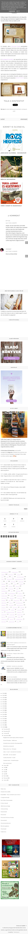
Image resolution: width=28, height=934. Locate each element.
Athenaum (4, 607)
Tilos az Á (11, 619)
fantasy (3, 593)
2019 (3, 708)
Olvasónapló (3, 828)
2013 (7, 581)
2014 (2, 577)
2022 (3, 701)
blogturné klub (5, 572)
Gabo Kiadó (18, 591)
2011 (18, 621)
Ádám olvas (3, 788)
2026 (3, 693)
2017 (3, 712)
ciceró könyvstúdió (10, 612)
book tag (3, 617)
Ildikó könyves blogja (5, 806)
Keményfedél (4, 811)
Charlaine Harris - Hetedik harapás (10, 760)
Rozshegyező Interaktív (7, 59)
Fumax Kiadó (12, 614)
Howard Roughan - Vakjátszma (10, 740)
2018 (3, 710)
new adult (12, 598)
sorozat (3, 574)
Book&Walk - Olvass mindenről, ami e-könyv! (10, 794)
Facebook (13, 526)
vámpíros (3, 600)
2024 (3, 697)
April (5, 773)
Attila (8, 220)
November (6, 731)
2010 (17, 588)
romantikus (10, 574)
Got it (18, 11)
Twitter (4, 526)
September (6, 735)
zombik (19, 617)
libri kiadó (13, 581)
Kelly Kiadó (11, 605)
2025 (3, 695)
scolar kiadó (4, 614)
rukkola (20, 593)
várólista (3, 584)
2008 (9, 600)
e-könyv (12, 610)
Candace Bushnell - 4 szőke (9, 757)
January (5, 780)
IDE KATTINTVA (20, 77)
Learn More (12, 11)
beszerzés (3, 586)
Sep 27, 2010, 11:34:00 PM (11, 251)
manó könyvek (4, 591)
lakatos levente (19, 619)
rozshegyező (24, 109)
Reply (27, 242)
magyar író (9, 579)
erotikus (3, 588)
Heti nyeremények (7, 763)
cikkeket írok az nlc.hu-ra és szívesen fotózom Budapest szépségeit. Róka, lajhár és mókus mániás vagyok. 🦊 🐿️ (14, 454)
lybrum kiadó (11, 621)
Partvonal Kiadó (16, 46)
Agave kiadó (10, 588)
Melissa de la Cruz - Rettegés (9, 749)
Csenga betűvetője (5, 797)
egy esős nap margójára (12, 677)
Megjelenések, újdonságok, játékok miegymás (13, 737)
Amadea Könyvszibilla (5, 791)
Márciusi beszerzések (8, 179)
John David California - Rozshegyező (13, 153)
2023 (3, 699)
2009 (23, 600)
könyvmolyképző (20, 577)
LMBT (2, 612)
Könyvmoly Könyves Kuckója (7, 817)
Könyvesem (3, 814)
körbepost (4, 605)
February (5, 778)
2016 (12, 577)
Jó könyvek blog (4, 808)
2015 (7, 577)
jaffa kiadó (19, 610)
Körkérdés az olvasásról (8, 746)
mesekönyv (19, 612)
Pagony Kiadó (20, 614)
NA (9, 607)
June (5, 769)
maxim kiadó (20, 581)
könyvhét (22, 607)
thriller (17, 586)
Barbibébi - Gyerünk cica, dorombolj (14, 666)
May (4, 771)
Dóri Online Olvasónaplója (6, 800)
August (5, 765)
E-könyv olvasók (4, 803)
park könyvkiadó (11, 617)
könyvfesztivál (20, 605)
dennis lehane (16, 600)
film (9, 584)
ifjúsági (18, 574)
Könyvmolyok (4, 820)
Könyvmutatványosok (6, 823)
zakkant (8, 249)
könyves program (11, 593)
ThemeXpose (16, 932)
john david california (9, 109)
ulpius (15, 584)
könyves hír (15, 607)
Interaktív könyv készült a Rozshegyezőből (12, 743)
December (6, 729)
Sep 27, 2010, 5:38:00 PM (11, 223)
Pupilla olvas (3, 831)
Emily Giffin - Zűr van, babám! (9, 754)
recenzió (10, 586)
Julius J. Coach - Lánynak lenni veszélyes (12, 751)
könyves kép (4, 598)
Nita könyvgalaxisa (5, 826)
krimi (3, 579)
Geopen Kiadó (4, 619)
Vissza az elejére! (21, 925)
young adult (19, 598)
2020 (3, 706)
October (5, 733)
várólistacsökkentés (19, 579)
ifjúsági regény (15, 572)
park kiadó (4, 621)
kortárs (21, 584)
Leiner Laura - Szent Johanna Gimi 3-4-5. (16, 632)
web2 (14, 111)
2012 (12, 591)
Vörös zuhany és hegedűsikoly (11, 205)
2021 (3, 703)
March (5, 775)
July (4, 767)
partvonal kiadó (17, 109)
